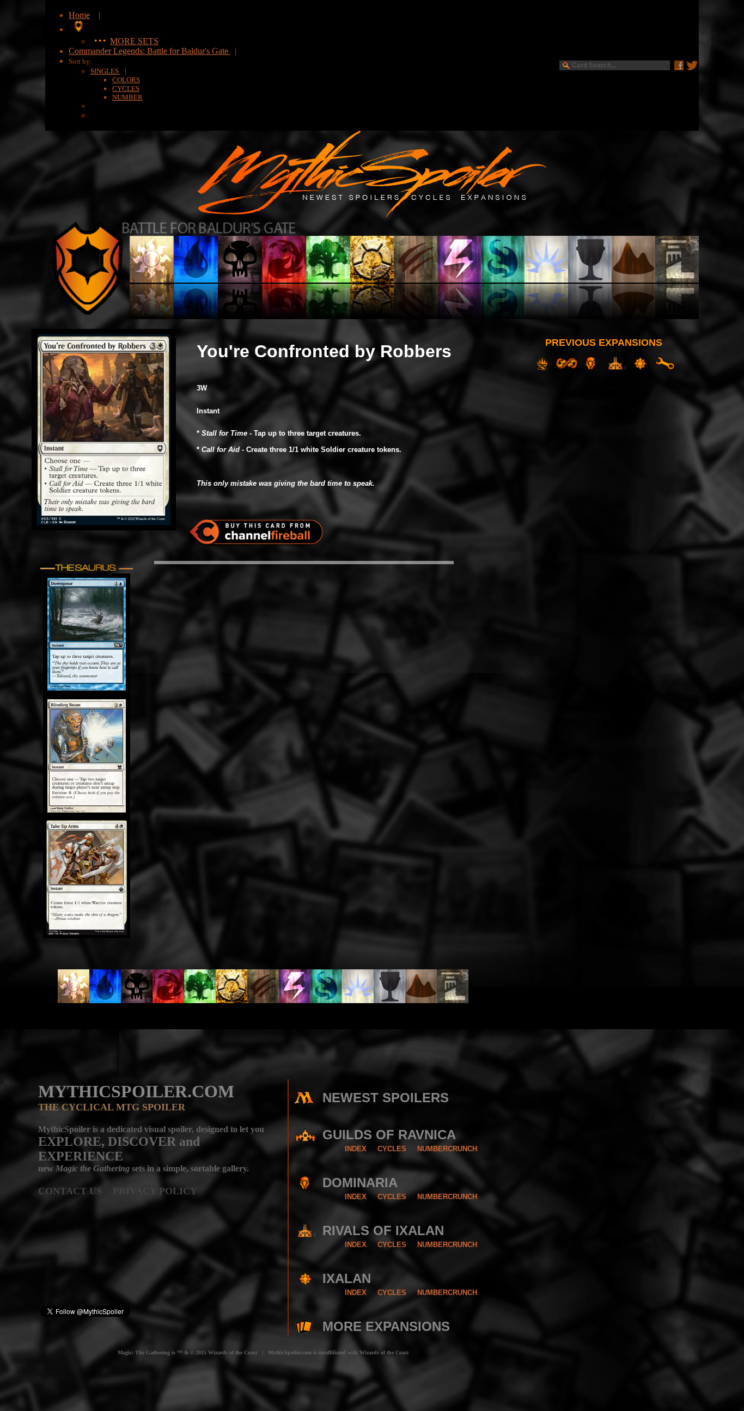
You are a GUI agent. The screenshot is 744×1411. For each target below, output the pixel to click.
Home (79, 15)
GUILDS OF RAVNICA (389, 1134)
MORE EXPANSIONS (386, 1326)
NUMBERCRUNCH (447, 1149)
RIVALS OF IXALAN (383, 1230)
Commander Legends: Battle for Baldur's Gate (149, 51)
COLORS (126, 80)
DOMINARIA (360, 1182)
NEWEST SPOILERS (385, 1097)
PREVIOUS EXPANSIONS (603, 342)
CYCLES (125, 88)
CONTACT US (75, 1191)
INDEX (356, 1149)
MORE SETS (134, 41)
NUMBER (127, 97)
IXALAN (346, 1278)
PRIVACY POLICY (155, 1191)
